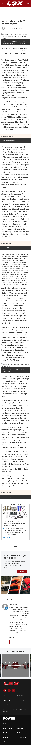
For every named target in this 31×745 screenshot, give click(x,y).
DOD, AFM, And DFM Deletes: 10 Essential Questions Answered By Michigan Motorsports (14, 523)
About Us (6, 696)
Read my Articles (16, 641)
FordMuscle (7, 737)
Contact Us (20, 696)
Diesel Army (20, 728)
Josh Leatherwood (8, 537)
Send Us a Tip (7, 700)
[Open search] (28, 3)
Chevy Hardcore (8, 728)
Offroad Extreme (8, 742)
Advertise (6, 705)
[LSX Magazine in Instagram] (4, 690)
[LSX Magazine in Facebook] (9, 690)
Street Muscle (21, 742)
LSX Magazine (21, 737)
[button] (15, 36)
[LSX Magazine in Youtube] (13, 690)
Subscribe (22, 571)
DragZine (6, 733)
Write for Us (20, 700)
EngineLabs (20, 733)
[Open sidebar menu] (2, 3)
